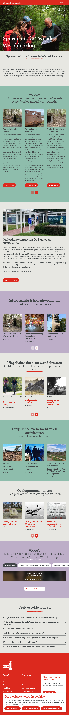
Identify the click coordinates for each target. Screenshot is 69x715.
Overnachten (7, 691)
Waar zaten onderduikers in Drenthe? (20, 628)
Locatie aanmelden (28, 682)
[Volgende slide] (36, 192)
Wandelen (6, 688)
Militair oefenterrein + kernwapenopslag (34, 565)
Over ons (25, 685)
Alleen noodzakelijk (31, 708)
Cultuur (5, 682)
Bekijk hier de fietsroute (34, 589)
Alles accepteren (13, 708)
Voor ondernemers (28, 688)
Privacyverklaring (28, 691)
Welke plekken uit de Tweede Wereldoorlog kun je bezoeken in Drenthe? (30, 623)
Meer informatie (11, 280)
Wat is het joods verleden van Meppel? (20, 642)
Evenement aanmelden (30, 679)
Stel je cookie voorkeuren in (34, 579)
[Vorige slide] (32, 192)
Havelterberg (10, 565)
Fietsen (5, 685)
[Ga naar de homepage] (12, 3)
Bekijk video (9, 185)
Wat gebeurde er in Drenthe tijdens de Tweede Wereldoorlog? (30, 617)
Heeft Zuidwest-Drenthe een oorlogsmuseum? (23, 633)
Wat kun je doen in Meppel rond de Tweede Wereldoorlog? (29, 646)
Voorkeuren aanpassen (51, 708)
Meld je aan (49, 693)
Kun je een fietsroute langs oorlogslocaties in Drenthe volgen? (30, 637)
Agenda (5, 679)
